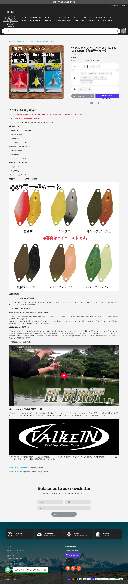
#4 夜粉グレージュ (86, 78)
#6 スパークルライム (86, 82)
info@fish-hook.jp (49, 535)
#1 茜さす (83, 73)
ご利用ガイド (11, 556)
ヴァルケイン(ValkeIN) (78, 54)
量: (75, 89)
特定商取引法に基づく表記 (16, 550)
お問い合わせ (11, 561)
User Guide (18, 535)
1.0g (85, 66)
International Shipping (80, 535)
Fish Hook (13, 579)
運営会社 (10, 567)
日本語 (123, 6)
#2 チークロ (92, 73)
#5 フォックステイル (100, 78)
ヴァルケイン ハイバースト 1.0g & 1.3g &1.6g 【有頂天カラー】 (36, 41)
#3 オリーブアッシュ (104, 73)
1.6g (97, 66)
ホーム (11, 41)
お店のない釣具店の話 (14, 564)
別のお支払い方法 (107, 99)
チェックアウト (82, 60)
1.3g (91, 66)
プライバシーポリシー (14, 553)
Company (106, 535)
